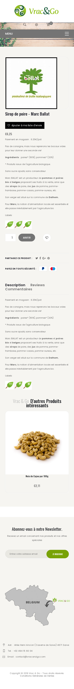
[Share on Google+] (44, 258)
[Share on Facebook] (40, 258)
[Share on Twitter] (36, 258)
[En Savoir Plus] (37, 444)
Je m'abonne (57, 554)
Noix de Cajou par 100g (37, 476)
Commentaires (18, 289)
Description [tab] (15, 285)
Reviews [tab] (37, 285)
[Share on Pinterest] (48, 258)
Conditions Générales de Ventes (37, 676)
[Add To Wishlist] (47, 238)
